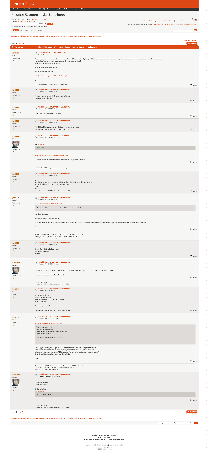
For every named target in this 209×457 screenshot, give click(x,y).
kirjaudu (34, 19)
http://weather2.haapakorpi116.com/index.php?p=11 (52, 76)
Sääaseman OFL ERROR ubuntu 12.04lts (52, 52)
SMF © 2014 (102, 435)
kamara (15, 107)
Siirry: (156, 423)
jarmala (15, 198)
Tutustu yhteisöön (168, 21)
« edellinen (187, 40)
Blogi (176, 21)
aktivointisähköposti (22, 21)
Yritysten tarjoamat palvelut (188, 21)
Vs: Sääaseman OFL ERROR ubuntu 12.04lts (54, 89)
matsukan (16, 136)
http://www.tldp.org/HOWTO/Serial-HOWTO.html (52, 155)
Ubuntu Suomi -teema (90, 439)
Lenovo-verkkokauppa (190, 24)
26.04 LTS (147, 21)
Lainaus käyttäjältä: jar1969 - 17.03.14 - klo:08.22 (48, 203)
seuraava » (195, 40)
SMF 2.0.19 (95, 435)
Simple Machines (111, 435)
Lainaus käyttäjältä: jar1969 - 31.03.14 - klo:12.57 (48, 323)
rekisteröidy (43, 19)
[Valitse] (42, 144)
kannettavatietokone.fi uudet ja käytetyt (166, 24)
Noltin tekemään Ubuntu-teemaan (114, 439)
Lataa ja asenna (156, 21)
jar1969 (15, 53)
